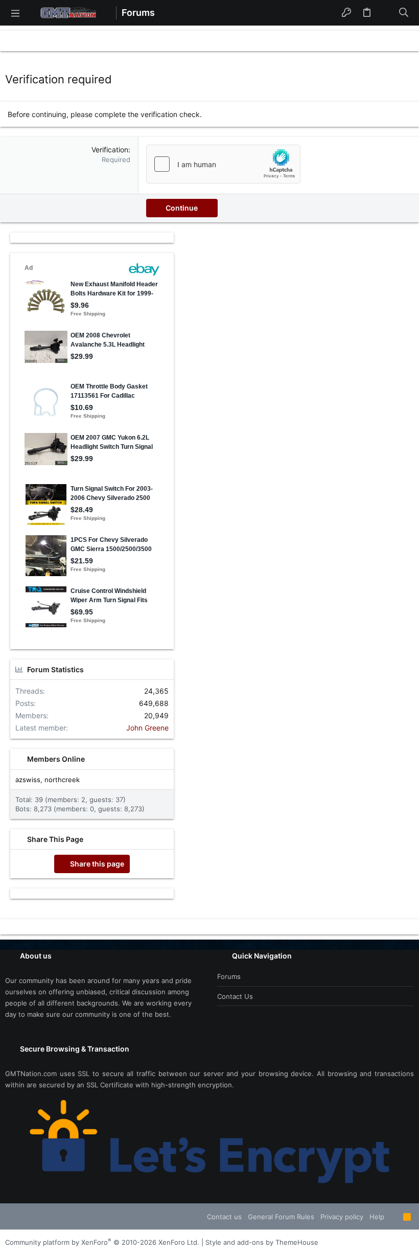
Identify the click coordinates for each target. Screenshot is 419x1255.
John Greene (147, 727)
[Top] (393, 1216)
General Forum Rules (281, 1217)
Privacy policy (341, 1217)
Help (376, 1217)
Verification (109, 149)
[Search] (404, 13)
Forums (229, 976)
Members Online (56, 759)
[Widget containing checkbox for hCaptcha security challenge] (223, 164)
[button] (15, 13)
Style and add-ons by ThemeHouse (261, 1242)
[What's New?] (385, 13)
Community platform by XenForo (102, 1242)
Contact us (235, 996)
